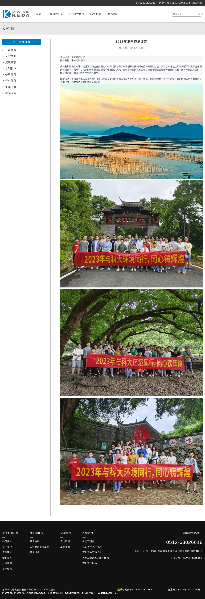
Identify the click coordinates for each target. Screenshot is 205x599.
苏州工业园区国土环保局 (95, 557)
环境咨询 (35, 541)
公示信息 (7, 568)
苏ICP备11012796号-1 (190, 589)
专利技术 (7, 557)
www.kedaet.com (193, 557)
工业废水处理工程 (39, 547)
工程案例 (65, 547)
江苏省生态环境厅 (92, 547)
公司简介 (7, 541)
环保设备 (35, 552)
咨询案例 (65, 541)
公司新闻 (7, 563)
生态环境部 (88, 541)
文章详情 (8, 28)
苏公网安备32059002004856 (136, 589)
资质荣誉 (7, 552)
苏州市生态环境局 (92, 552)
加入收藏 (197, 2)
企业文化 (7, 547)
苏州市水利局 (89, 563)
